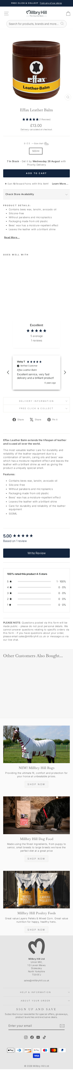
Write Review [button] (37, 553)
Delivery (25, 129)
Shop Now (36, 784)
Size (34, 143)
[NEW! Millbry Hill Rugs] (36, 744)
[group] (36, 536)
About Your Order (35, 1001)
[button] (36, 119)
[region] (36, 372)
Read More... (12, 237)
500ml (35, 151)
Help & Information (35, 992)
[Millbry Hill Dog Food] (36, 815)
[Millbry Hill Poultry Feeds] (36, 889)
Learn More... (59, 183)
